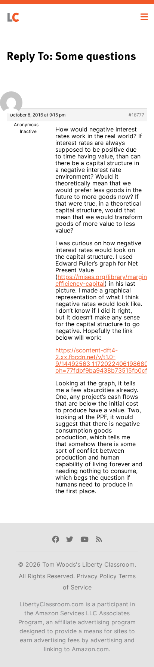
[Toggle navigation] (144, 17)
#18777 (136, 115)
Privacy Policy (97, 576)
